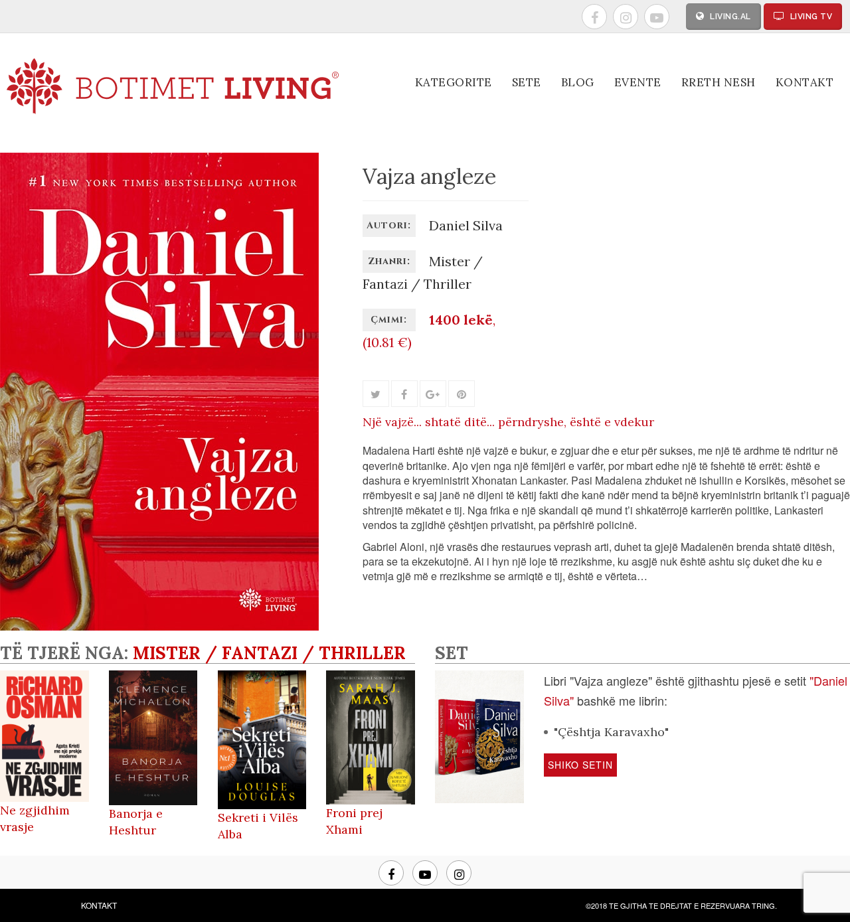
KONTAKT (99, 905)
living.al (729, 16)
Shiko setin (580, 764)
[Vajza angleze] (159, 625)
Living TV (810, 16)
